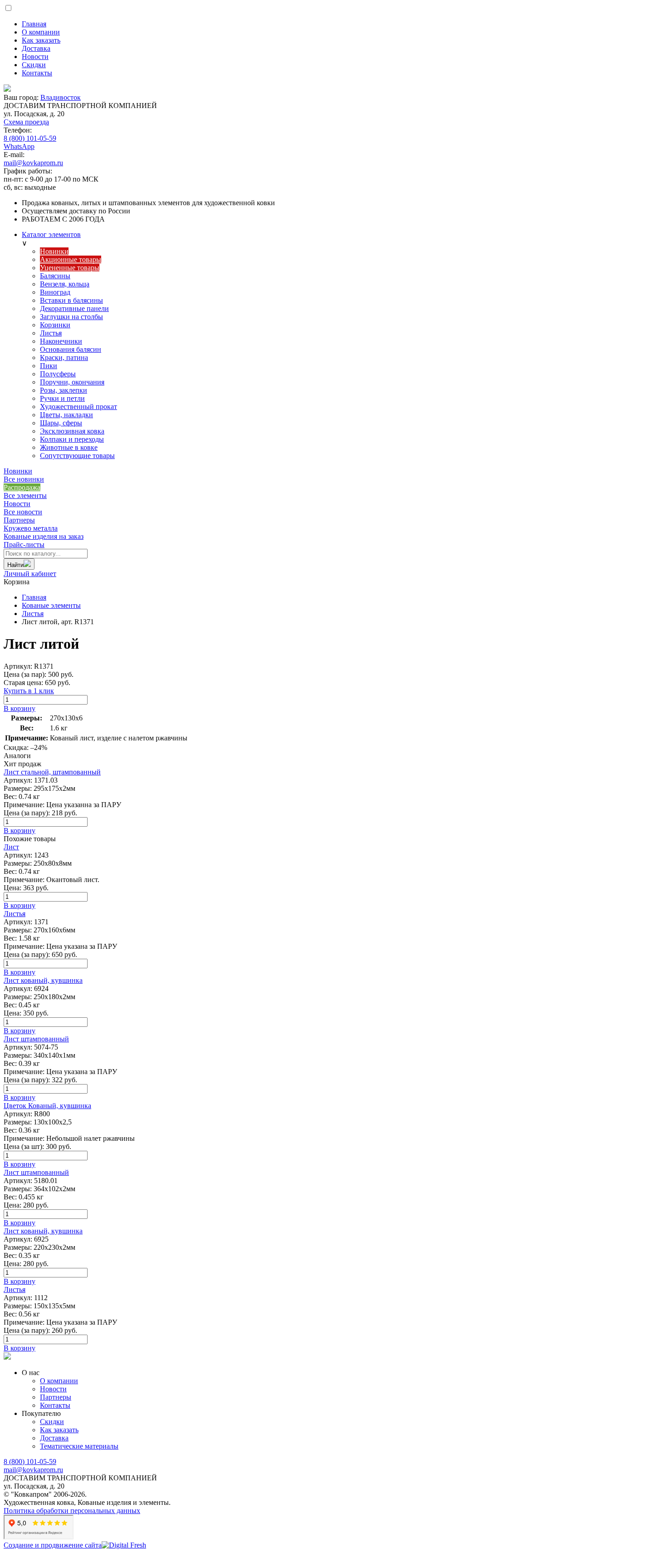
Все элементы (25, 495)
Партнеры (19, 520)
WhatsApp (19, 146)
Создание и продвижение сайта (53, 1545)
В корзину (19, 708)
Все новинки (24, 479)
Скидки (52, 1421)
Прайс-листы (24, 544)
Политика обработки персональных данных (72, 1510)
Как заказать (59, 1430)
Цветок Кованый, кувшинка (47, 1105)
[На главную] (333, 89)
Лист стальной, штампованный (52, 772)
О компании (59, 1381)
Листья (33, 613)
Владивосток (60, 97)
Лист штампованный (36, 1039)
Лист (11, 847)
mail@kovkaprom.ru (33, 163)
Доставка (54, 1438)
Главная (34, 597)
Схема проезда (26, 122)
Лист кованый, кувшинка (43, 980)
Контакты (55, 1405)
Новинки (18, 471)
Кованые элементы (51, 605)
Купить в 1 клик (29, 691)
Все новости (23, 512)
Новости (17, 504)
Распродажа (22, 487)
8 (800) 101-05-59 (30, 138)
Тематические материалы (79, 1446)
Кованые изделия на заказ (43, 532)
